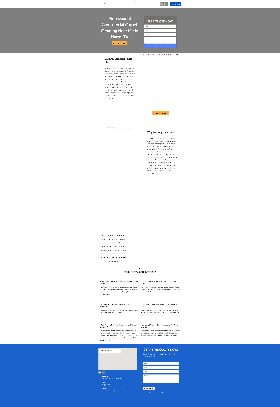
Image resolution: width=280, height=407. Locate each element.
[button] (175, 4)
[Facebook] (162, 4)
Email (104, 388)
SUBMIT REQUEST (149, 388)
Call (103, 383)
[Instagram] (166, 4)
